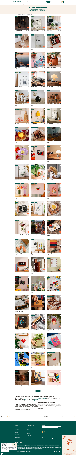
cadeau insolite (40, 445)
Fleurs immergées (17, 123)
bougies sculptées (35, 400)
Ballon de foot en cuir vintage (18, 385)
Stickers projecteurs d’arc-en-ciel (34, 291)
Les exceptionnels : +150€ (17, 438)
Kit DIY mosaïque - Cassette (34, 160)
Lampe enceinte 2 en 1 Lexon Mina (50, 160)
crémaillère (53, 397)
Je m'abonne (59, 427)
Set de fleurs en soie (17, 160)
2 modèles (32, 105)
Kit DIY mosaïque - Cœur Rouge (19, 348)
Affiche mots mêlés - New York (19, 86)
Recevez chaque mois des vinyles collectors (19, 310)
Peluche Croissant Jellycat (50, 179)
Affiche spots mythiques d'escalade (50, 272)
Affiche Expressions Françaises (35, 30)
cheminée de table (22, 400)
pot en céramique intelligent (22, 447)
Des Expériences (16, 432)
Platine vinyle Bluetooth (34, 86)
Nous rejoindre (28, 429)
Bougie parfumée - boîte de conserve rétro (50, 385)
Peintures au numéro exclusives (35, 67)
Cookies (24, 451)
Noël (59, 397)
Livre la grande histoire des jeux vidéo (35, 385)
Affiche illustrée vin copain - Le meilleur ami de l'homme (50, 123)
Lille (42, 437)
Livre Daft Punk (17, 329)
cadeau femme (37, 445)
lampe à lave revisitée (46, 399)
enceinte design (26, 399)
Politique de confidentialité (28, 451)
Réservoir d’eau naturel (34, 179)
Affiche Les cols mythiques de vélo (19, 179)
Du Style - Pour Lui (16, 429)
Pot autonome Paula (33, 348)
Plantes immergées (49, 30)
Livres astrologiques (49, 348)
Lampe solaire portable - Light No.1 (50, 329)
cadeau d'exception (45, 445)
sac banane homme (44, 447)
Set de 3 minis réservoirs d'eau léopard (51, 67)
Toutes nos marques (17, 434)
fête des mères (40, 398)
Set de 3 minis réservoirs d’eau (18, 253)
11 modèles (48, 254)
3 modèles (16, 68)
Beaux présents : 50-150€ (17, 437)
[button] (69, 449)
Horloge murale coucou (34, 123)
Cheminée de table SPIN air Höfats (34, 235)
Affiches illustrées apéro (34, 253)
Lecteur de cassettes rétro (34, 310)
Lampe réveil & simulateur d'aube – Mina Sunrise (50, 86)
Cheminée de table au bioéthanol (17, 67)
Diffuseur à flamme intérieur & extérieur (18, 31)
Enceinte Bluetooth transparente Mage (17, 216)
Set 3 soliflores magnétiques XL (19, 234)
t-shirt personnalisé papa (28, 447)
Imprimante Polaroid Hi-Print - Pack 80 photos (51, 291)
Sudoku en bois (49, 310)
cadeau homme (32, 445)
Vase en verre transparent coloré (34, 367)
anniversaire (57, 397)
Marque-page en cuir (49, 253)
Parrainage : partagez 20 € (29, 435)
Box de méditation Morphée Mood (35, 329)
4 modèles (32, 49)
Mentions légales (22, 451)
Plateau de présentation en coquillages (50, 235)
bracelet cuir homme (39, 447)
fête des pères (44, 398)
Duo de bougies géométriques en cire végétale (34, 272)
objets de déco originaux (49, 447)
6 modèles (16, 105)
